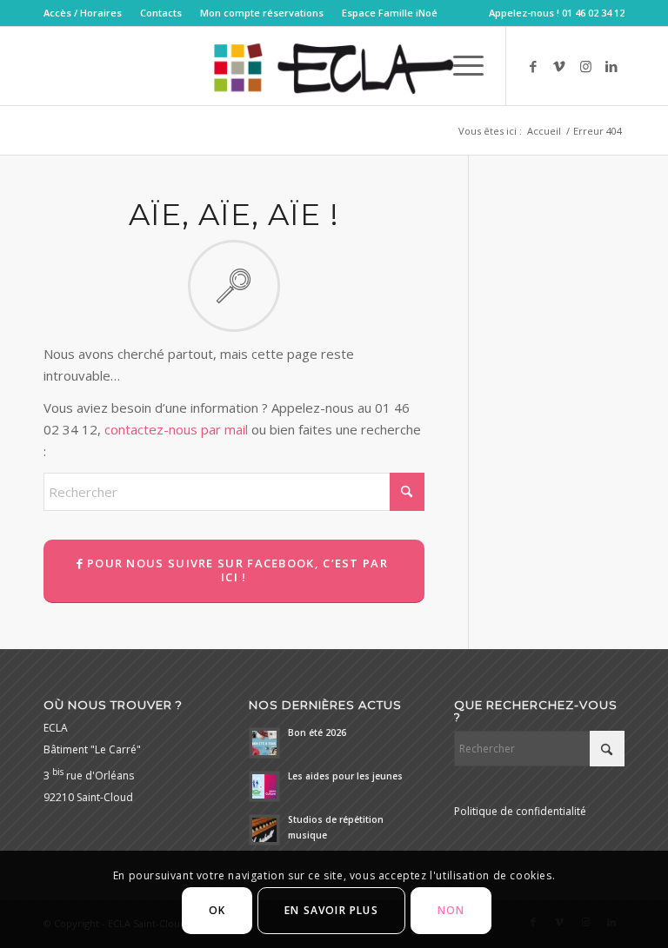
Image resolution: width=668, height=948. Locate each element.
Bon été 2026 (317, 732)
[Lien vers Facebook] (533, 66)
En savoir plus (331, 910)
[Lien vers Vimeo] (559, 66)
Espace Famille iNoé (390, 12)
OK (217, 910)
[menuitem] (87, 13)
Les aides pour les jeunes (345, 776)
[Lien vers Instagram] (585, 66)
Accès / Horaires (82, 12)
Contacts (161, 12)
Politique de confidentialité (520, 811)
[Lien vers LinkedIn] (611, 66)
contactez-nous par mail (176, 429)
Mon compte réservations (262, 12)
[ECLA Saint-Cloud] (334, 66)
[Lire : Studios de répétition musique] (264, 829)
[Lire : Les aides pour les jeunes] (264, 786)
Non (451, 910)
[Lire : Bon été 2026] (264, 743)
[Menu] (460, 66)
